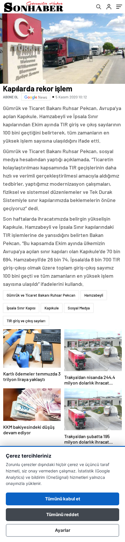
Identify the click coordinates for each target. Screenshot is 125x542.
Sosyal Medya (79, 308)
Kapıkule (51, 308)
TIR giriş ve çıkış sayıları (26, 320)
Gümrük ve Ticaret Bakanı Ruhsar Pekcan (41, 295)
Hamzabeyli (93, 295)
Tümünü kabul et (62, 499)
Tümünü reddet (62, 514)
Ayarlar (62, 530)
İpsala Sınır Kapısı (21, 308)
